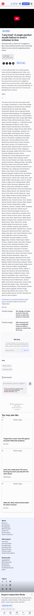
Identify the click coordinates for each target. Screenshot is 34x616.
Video (10, 613)
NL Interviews (6, 566)
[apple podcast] (10, 585)
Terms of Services (7, 534)
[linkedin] (6, 589)
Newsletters (5, 564)
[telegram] (2, 589)
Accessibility (6, 525)
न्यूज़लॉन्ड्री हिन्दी (6, 560)
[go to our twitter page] (6, 581)
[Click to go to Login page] (31, 4)
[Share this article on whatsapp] (10, 63)
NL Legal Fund (6, 545)
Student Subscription (8, 553)
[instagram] (2, 585)
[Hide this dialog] (32, 594)
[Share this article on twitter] (6, 63)
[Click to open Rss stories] (6, 585)
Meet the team (6, 529)
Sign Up (26, 350)
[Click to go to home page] (3, 4)
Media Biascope (6, 562)
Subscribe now (7, 605)
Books (3, 569)
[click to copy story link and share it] (13, 63)
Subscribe (26, 4)
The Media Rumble (7, 568)
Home (4, 613)
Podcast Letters (6, 551)
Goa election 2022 (7, 369)
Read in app (21, 63)
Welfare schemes (7, 366)
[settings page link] (20, 4)
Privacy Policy (6, 532)
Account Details (6, 543)
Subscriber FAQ (6, 547)
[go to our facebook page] (2, 581)
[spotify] (10, 589)
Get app (15, 4)
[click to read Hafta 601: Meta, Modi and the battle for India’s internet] (17, 491)
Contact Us (5, 530)
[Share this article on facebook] (3, 63)
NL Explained (6, 527)
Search (23, 614)
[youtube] (10, 581)
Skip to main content (9, 10)
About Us (4, 523)
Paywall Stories (6, 549)
